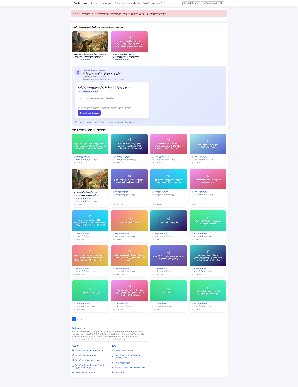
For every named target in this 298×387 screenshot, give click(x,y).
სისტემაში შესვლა (191, 3)
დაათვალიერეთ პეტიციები (112, 3)
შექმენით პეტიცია (91, 113)
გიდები (75, 345)
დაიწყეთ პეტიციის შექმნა (212, 3)
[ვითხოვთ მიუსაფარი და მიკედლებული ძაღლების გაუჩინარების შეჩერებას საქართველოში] (90, 46)
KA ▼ (95, 3)
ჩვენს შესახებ (149, 3)
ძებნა (161, 3)
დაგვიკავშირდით (133, 3)
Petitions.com (81, 3)
